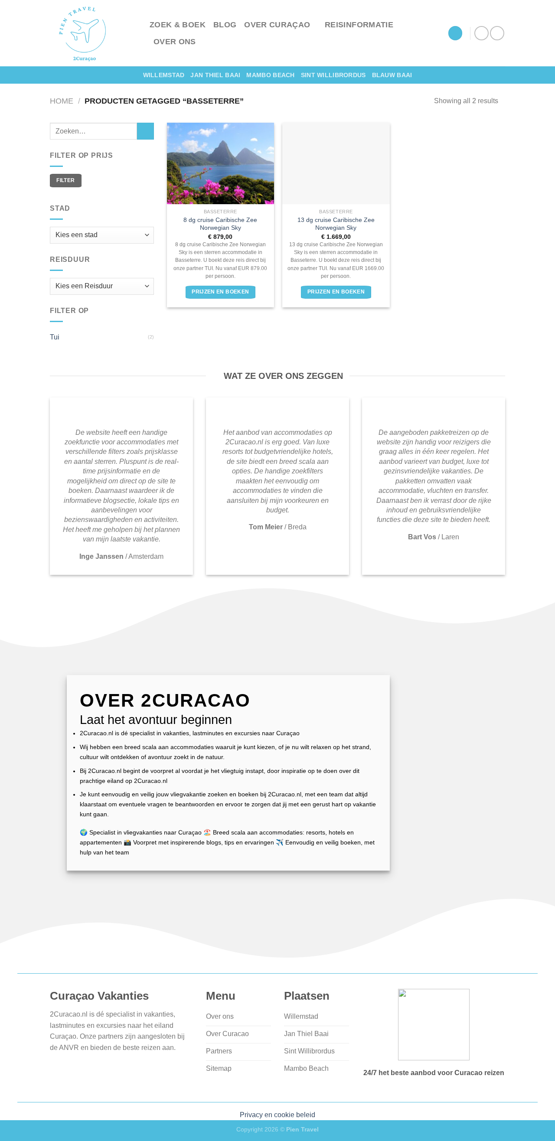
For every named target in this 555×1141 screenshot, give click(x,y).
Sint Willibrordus (333, 75)
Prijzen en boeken (220, 291)
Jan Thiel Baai (215, 75)
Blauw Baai (392, 75)
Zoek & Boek (178, 24)
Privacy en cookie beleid (277, 1114)
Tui (54, 337)
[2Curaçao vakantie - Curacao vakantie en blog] (93, 33)
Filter (65, 180)
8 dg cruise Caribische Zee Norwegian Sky (220, 223)
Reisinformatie (359, 24)
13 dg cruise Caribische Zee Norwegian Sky (336, 223)
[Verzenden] (145, 131)
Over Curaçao (277, 24)
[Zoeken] (455, 33)
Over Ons (174, 41)
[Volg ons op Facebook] (481, 33)
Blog (224, 24)
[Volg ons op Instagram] (497, 33)
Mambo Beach (270, 75)
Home (61, 100)
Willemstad (164, 75)
